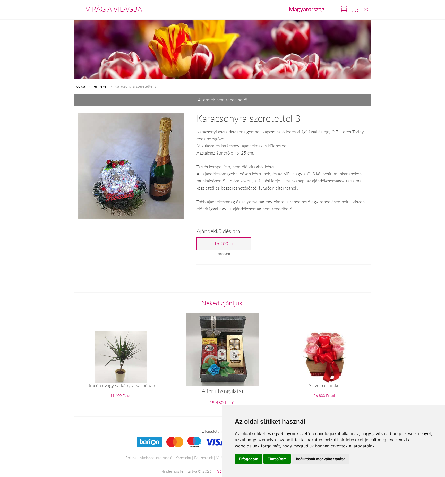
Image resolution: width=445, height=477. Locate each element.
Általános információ (156, 457)
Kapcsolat (183, 457)
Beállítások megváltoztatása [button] (320, 459)
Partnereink (203, 457)
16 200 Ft (224, 243)
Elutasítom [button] (277, 459)
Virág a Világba (113, 9)
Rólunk (130, 457)
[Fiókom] (366, 9)
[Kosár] (344, 9)
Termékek (100, 86)
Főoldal (80, 86)
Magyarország (306, 9)
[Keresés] (355, 9)
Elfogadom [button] (248, 459)
